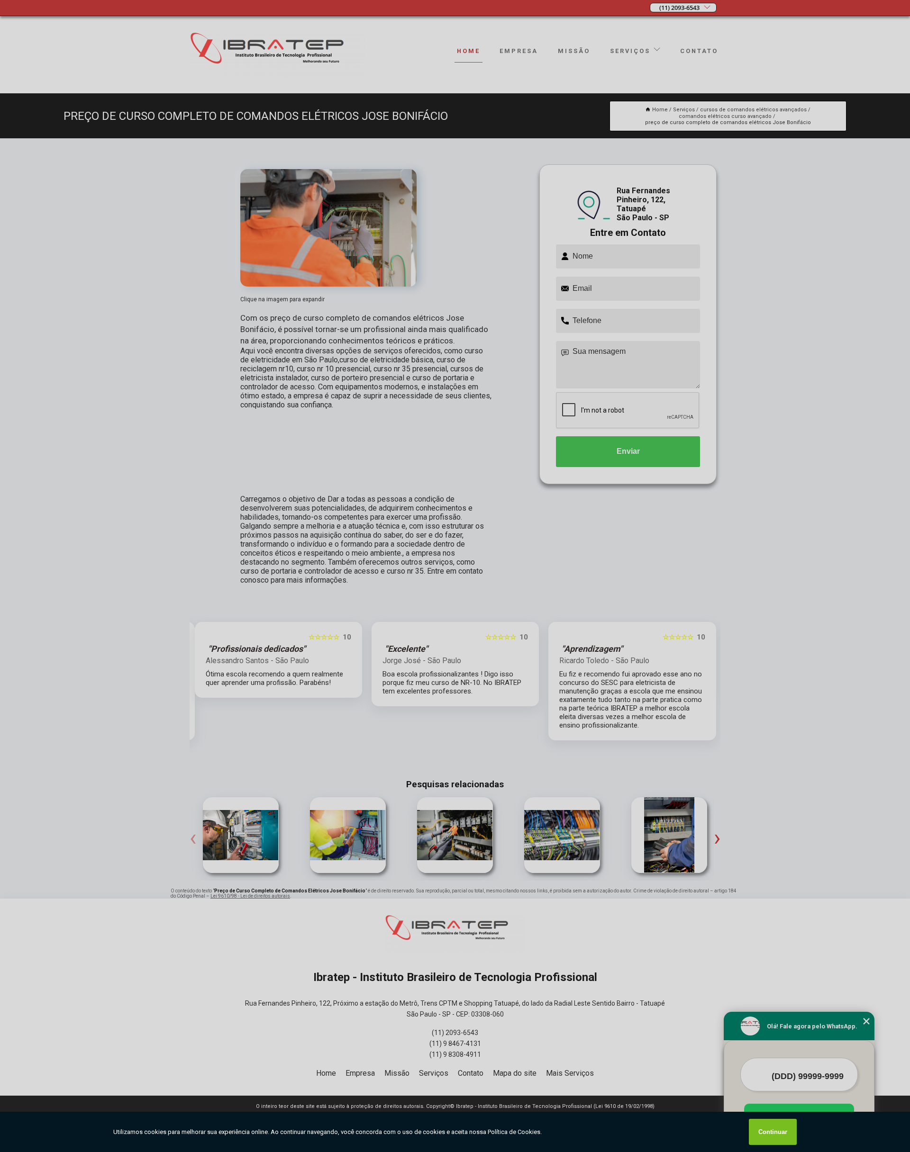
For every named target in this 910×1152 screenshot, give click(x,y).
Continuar (772, 1131)
